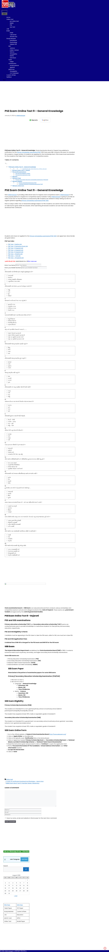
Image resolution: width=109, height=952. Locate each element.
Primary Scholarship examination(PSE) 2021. (35, 200)
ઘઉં (9, 440)
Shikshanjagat (12, 195)
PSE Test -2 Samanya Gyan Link (18, 246)
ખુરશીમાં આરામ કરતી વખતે (15, 468)
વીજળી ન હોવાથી (12, 522)
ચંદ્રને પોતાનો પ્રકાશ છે (14, 333)
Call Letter (13, 35)
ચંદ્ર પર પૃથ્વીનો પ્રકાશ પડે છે (16, 339)
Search (5, 866)
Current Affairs (11, 75)
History (12, 52)
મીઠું (9, 290)
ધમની (9, 481)
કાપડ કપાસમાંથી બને (13, 549)
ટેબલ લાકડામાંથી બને (13, 551)
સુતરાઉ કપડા (11, 304)
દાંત (9, 479)
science (12, 48)
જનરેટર (10, 277)
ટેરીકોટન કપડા (12, 308)
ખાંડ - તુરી (10, 423)
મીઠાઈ (9, 296)
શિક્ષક (9, 510)
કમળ (9, 368)
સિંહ (9, 347)
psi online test (14, 21)
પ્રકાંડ (10, 405)
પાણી (9, 535)
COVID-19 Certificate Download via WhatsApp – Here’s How (25, 781)
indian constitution (12, 62)
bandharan (13, 40)
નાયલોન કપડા (12, 306)
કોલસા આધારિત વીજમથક (15, 279)
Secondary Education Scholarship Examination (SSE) (31, 184)
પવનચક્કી (10, 275)
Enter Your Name (10, 265)
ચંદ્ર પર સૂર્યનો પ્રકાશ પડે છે (15, 337)
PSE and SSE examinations (19, 172)
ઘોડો (9, 349)
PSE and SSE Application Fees (23, 175)
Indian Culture (14, 50)
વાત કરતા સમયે (12, 463)
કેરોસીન (10, 539)
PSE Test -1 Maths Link (15, 244)
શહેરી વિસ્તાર (11, 319)
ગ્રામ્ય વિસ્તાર (12, 324)
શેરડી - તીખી (11, 420)
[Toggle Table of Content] (6, 164)
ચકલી (9, 378)
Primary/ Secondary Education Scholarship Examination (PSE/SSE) (32, 179)
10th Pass (7, 905)
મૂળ (9, 411)
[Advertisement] (38, 94)
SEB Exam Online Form (18, 185)
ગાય (9, 351)
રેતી (9, 393)
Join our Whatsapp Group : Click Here (16, 851)
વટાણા (9, 434)
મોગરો (9, 362)
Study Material (11, 38)
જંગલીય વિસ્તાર (12, 323)
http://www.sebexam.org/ (58, 734)
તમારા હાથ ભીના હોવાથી (14, 520)
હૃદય (9, 497)
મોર (9, 376)
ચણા (9, 438)
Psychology (13, 42)
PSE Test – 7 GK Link (14, 256)
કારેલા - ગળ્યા (12, 421)
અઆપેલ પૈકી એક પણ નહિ (15, 454)
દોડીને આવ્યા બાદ (12, 467)
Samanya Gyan (12, 59)
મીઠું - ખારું (11, 425)
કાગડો (9, 380)
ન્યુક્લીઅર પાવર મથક (14, 281)
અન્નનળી (10, 492)
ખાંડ (9, 292)
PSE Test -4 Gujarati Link (15, 250)
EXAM (8, 31)
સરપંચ (10, 508)
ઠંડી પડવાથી (11, 526)
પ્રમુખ (10, 512)
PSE (11, 25)
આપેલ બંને (11, 452)
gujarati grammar (12, 68)
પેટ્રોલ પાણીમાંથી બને (14, 555)
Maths (12, 56)
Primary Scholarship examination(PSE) (29, 152)
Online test (9, 19)
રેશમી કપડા (11, 310)
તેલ (9, 537)
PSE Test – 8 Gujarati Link (16, 258)
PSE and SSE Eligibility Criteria (23, 173)
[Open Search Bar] (4, 9)
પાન (9, 409)
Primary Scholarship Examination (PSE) (27, 182)
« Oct (15, 896)
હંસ (9, 382)
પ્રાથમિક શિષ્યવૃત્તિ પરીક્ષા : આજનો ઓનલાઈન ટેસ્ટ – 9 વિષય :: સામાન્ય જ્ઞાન (34, 168)
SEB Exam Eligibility (17, 181)
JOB (7, 29)
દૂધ (9, 294)
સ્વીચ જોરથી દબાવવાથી (14, 524)
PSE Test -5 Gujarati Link (15, 252)
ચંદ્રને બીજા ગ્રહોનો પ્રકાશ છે (16, 335)
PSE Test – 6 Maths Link (15, 254)
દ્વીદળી (9, 450)
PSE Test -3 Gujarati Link (15, 248)
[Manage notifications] (105, 948)
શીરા (9, 483)
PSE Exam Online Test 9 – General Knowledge (22, 167)
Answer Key (13, 36)
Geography (13, 54)
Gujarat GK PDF (13, 45)
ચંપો (9, 364)
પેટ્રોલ (10, 541)
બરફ (9, 391)
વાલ (9, 436)
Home (8, 17)
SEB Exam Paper (17, 178)
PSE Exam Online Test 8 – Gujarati (21, 170)
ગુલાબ (9, 366)
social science (14, 65)
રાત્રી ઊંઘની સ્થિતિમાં (14, 465)
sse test (12, 27)
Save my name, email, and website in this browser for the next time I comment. (32, 818)
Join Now (24, 859)
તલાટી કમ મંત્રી (12, 506)
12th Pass (20, 905)
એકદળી (10, 448)
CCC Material (14, 73)
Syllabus (9, 77)
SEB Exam (15, 176)
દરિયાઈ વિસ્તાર (12, 321)
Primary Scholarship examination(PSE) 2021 (43, 236)
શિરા (9, 495)
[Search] (26, 869)
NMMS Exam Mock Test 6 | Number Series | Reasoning (22, 783)
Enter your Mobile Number (13, 268)
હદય (9, 477)
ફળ (9, 407)
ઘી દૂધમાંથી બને (12, 553)
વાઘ (9, 353)
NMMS (12, 23)
